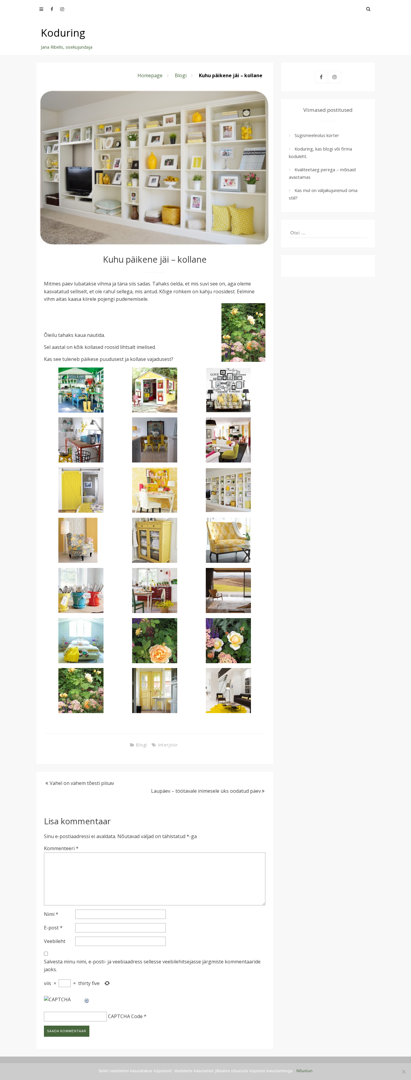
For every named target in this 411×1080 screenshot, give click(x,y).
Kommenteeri (61, 848)
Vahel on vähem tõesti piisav (82, 783)
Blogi (181, 75)
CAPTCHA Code (125, 1016)
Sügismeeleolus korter (317, 135)
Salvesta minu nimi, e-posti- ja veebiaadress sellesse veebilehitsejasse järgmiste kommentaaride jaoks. (152, 965)
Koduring (63, 33)
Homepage (150, 75)
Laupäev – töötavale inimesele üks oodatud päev (206, 791)
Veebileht (54, 941)
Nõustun (304, 1070)
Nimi (51, 914)
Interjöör (168, 745)
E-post (53, 927)
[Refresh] (87, 999)
